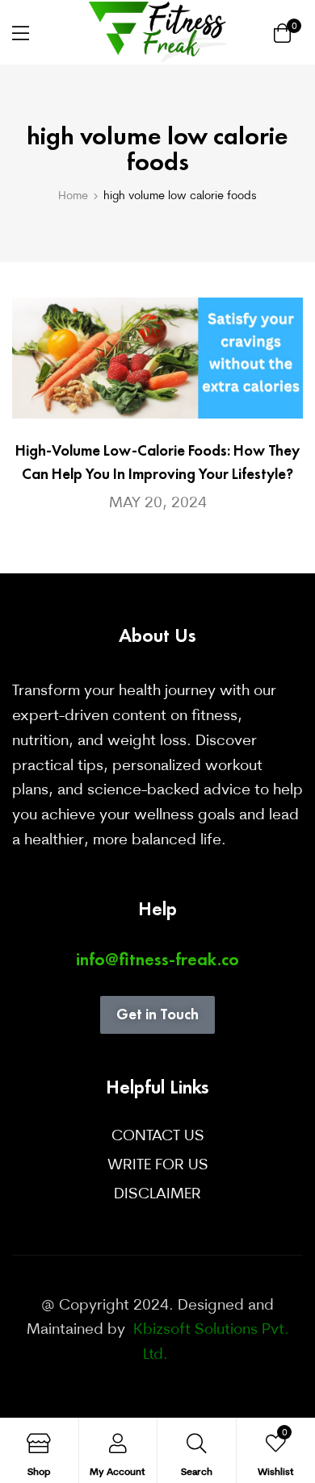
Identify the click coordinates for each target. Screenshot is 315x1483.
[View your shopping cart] (282, 32)
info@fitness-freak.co (157, 959)
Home (73, 195)
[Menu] (20, 33)
